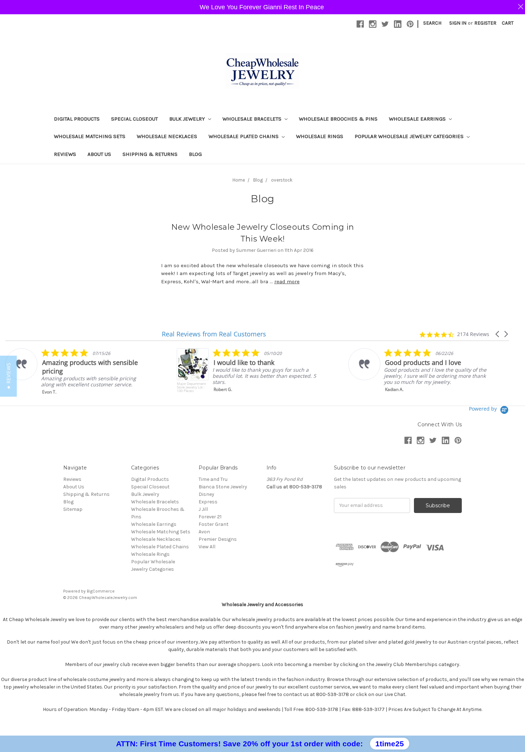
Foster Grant (214, 524)
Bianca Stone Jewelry (223, 487)
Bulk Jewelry (187, 119)
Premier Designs (218, 539)
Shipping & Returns (150, 154)
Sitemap (72, 509)
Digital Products (77, 119)
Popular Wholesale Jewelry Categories (410, 136)
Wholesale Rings (319, 136)
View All (207, 547)
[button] (498, 334)
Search (432, 23)
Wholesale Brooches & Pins (338, 119)
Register (485, 23)
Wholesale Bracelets (252, 119)
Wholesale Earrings (418, 119)
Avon (204, 532)
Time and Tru (213, 479)
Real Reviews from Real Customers (214, 334)
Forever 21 (210, 517)
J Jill (203, 509)
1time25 (389, 744)
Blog (195, 154)
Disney (206, 494)
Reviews (65, 154)
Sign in (457, 23)
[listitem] (77, 371)
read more (287, 281)
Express (208, 502)
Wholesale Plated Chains (244, 136)
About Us (99, 154)
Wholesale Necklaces (167, 136)
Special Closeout (134, 119)
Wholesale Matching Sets (89, 136)
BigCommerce (101, 591)
